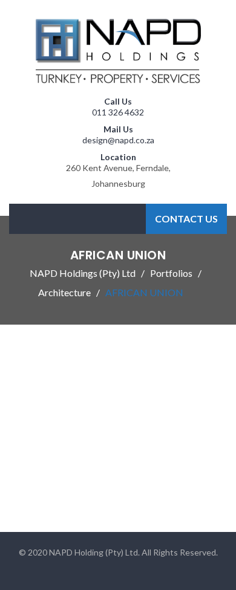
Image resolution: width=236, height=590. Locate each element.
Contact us (186, 218)
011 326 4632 (118, 112)
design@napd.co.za (118, 140)
